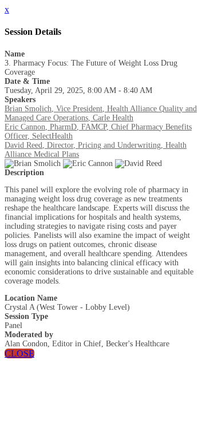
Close (19, 353)
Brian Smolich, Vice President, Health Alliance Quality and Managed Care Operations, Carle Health (101, 113)
